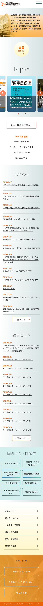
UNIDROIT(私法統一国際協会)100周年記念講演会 (20, 186)
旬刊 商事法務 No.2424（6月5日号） (17, 421)
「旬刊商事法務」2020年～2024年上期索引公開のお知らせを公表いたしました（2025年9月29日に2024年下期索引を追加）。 (21, 348)
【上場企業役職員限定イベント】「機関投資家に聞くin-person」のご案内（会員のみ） (21, 229)
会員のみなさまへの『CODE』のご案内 (17, 271)
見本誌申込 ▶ (21, 158)
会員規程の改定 (9, 288)
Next (40, 93)
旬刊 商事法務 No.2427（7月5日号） (17, 394)
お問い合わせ (21, 560)
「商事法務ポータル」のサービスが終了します (20, 280)
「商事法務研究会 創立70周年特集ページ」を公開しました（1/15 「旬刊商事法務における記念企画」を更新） (21, 259)
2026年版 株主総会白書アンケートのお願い (19, 219)
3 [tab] (33, 113)
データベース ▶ (21, 141)
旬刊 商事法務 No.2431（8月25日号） (18, 359)
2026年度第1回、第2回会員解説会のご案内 (19, 239)
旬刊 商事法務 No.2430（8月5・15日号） (19, 368)
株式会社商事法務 (21, 571)
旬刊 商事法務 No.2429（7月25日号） (18, 377)
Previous (3, 93)
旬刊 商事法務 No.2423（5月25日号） (18, 430)
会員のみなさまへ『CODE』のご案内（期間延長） (21, 248)
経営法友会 (21, 592)
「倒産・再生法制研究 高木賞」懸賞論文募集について (21, 208)
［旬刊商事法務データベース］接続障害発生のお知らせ (21, 197)
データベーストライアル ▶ (21, 146)
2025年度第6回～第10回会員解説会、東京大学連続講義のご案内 (21, 310)
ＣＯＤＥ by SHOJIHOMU (21, 582)
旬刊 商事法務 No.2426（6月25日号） (18, 403)
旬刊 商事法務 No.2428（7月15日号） (18, 386)
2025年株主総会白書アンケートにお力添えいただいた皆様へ (21, 298)
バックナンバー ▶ (21, 152)
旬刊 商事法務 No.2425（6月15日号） (18, 412)
